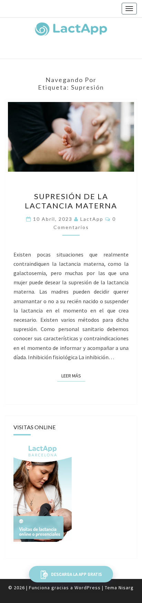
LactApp (91, 219)
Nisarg (126, 587)
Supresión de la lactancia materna (71, 201)
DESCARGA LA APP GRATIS (76, 574)
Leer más (73, 376)
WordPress (87, 587)
